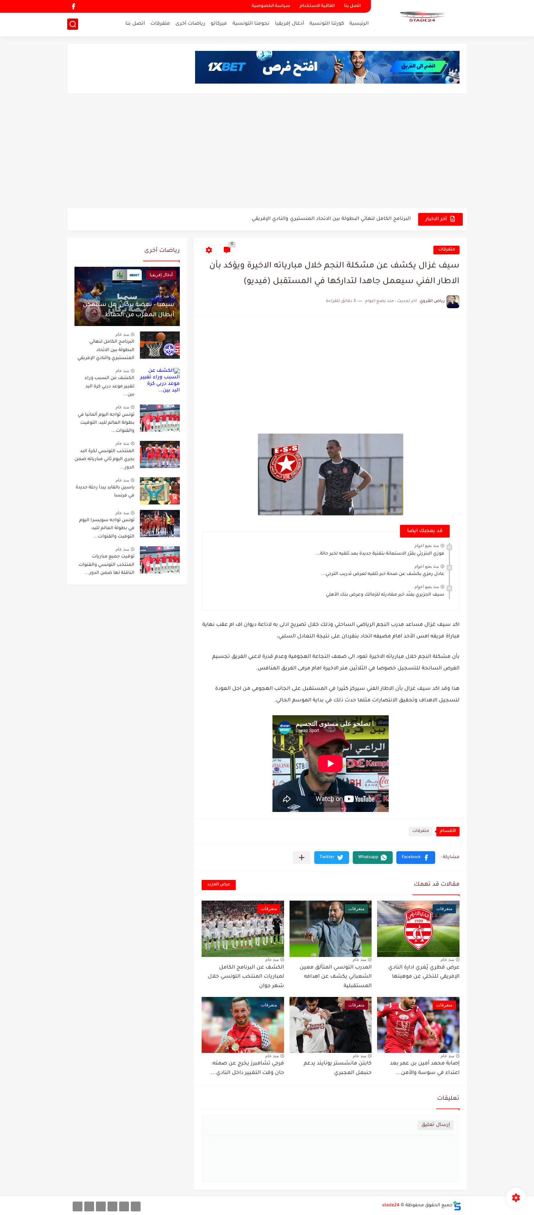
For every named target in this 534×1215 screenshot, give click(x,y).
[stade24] (421, 17)
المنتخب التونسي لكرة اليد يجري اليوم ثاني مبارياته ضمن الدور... (104, 459)
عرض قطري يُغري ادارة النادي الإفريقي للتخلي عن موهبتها (344, 223)
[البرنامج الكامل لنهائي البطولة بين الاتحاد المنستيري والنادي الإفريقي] (160, 345)
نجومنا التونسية (251, 24)
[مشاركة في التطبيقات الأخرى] (302, 857)
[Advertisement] (267, 151)
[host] (77, 1206)
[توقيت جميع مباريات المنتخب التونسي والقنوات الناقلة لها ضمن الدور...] (160, 560)
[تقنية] (124, 1206)
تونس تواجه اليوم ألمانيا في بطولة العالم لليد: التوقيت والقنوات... (106, 423)
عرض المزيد (218, 884)
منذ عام (447, 959)
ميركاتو (219, 24)
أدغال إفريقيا (289, 24)
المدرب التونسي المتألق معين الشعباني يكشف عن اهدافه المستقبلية (336, 977)
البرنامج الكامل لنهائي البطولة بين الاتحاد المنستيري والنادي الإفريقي (105, 350)
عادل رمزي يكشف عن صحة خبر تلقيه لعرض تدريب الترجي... (382, 574)
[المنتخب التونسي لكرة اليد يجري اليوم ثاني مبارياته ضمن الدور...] (160, 454)
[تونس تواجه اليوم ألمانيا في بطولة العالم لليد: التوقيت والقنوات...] (160, 418)
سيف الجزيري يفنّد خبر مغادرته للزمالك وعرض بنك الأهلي (385, 595)
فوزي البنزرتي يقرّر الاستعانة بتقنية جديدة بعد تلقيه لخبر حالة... (380, 553)
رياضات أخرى (190, 24)
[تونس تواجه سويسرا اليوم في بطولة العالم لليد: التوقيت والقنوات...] (160, 523)
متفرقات (160, 24)
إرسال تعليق (435, 1125)
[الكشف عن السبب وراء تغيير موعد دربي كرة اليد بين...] (160, 381)
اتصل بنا (352, 6)
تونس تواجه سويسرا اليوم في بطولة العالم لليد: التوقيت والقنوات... (106, 528)
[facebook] (73, 6)
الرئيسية (359, 24)
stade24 (391, 1205)
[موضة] (112, 1206)
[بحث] (72, 24)
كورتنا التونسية (327, 24)
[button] (415, 857)
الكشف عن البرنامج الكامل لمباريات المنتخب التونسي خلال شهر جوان (246, 977)
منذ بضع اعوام (426, 545)
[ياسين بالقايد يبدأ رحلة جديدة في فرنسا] (160, 490)
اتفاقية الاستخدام (317, 6)
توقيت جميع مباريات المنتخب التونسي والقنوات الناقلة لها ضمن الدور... (106, 565)
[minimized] (89, 1206)
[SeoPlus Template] (457, 1206)
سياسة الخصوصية (271, 6)
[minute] (101, 1206)
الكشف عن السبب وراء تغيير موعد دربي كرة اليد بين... (109, 386)
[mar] (136, 1206)
